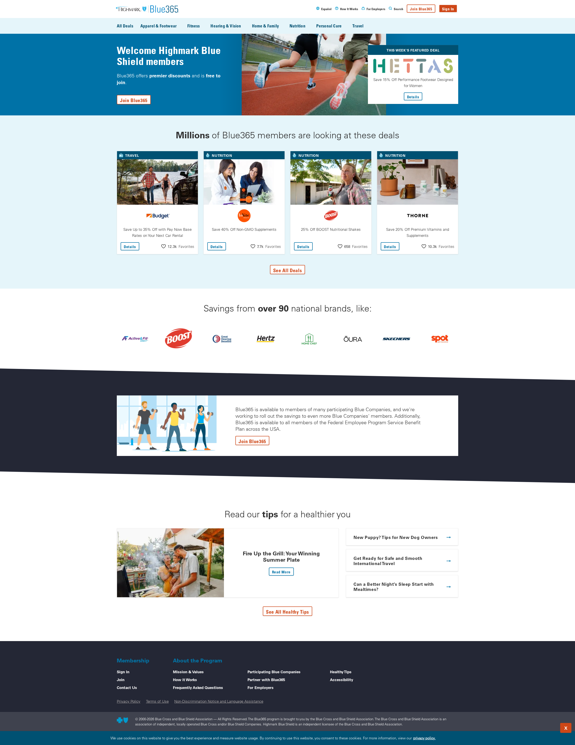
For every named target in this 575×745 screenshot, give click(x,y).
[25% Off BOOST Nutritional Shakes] (178, 338)
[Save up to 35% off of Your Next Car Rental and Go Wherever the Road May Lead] (265, 339)
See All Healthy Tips (287, 611)
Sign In (448, 9)
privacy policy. (424, 738)
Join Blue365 (421, 9)
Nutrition (297, 25)
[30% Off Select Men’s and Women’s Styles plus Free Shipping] (396, 339)
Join (120, 679)
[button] (177, 246)
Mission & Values (188, 671)
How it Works (185, 679)
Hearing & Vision (225, 25)
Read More (283, 571)
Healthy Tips (341, 671)
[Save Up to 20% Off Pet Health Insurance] (440, 339)
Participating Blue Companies (274, 671)
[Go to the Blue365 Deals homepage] (147, 9)
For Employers (261, 687)
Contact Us (127, 687)
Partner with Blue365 (266, 679)
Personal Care (329, 25)
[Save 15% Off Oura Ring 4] (352, 339)
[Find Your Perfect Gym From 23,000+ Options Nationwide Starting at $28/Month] (135, 339)
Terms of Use (157, 701)
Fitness (193, 25)
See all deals (287, 270)
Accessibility (341, 679)
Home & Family (265, 25)
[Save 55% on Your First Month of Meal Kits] (309, 339)
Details (414, 96)
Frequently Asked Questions (198, 687)
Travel (357, 25)
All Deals (125, 25)
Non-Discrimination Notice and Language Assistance (218, 701)
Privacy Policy (128, 701)
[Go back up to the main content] (544, 726)
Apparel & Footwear (158, 25)
